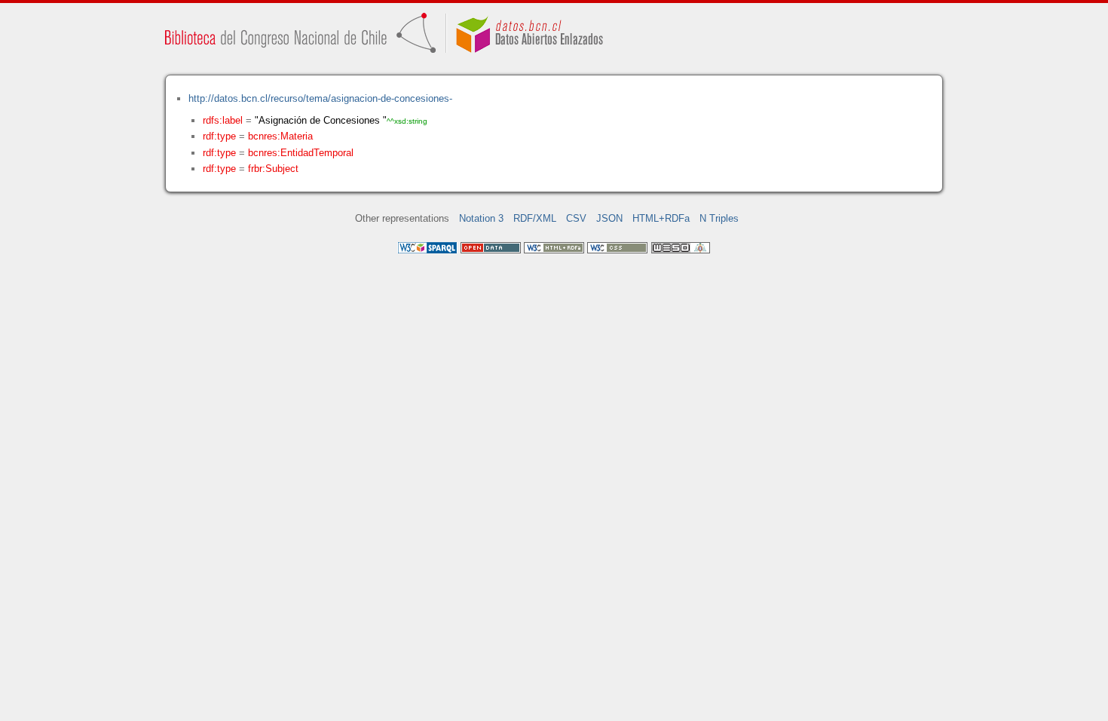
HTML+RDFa (661, 218)
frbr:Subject (273, 168)
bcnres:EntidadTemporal (301, 152)
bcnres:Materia (280, 136)
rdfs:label (223, 120)
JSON (609, 218)
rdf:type (219, 136)
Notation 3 (481, 218)
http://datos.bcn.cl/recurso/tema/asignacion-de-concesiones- (320, 98)
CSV (576, 218)
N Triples (719, 218)
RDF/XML (534, 218)
